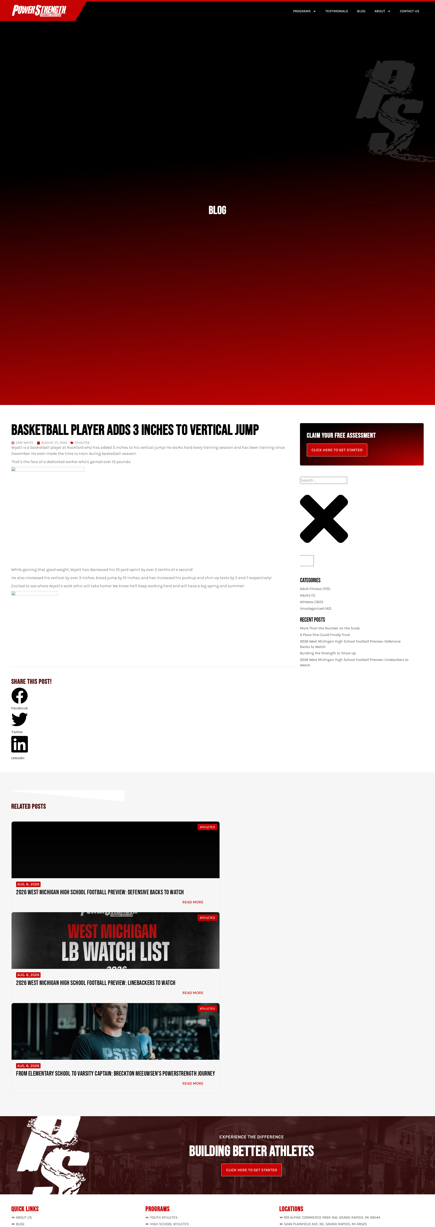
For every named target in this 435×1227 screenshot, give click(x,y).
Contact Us (409, 11)
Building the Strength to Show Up (328, 653)
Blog (361, 11)
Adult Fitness (310, 589)
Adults (305, 595)
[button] (19, 699)
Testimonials (336, 11)
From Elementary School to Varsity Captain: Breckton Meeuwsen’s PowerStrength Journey (115, 1073)
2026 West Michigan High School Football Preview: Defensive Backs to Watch (100, 892)
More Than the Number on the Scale (330, 628)
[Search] (307, 560)
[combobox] (323, 480)
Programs (302, 11)
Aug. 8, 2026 (28, 884)
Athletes (82, 442)
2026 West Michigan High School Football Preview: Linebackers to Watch (96, 983)
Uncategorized (312, 608)
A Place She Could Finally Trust (325, 635)
